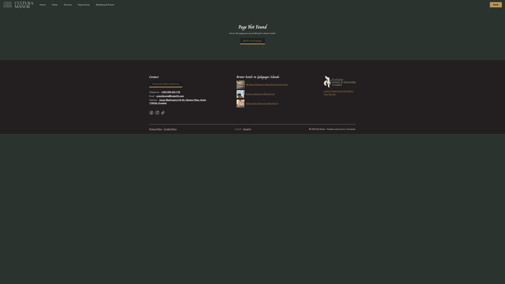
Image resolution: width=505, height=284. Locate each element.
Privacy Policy (155, 129)
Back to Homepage (252, 40)
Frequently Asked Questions (165, 83)
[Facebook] (151, 113)
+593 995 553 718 (170, 92)
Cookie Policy (170, 129)
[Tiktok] (163, 113)
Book (496, 4)
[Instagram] (157, 113)
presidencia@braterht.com (170, 96)
